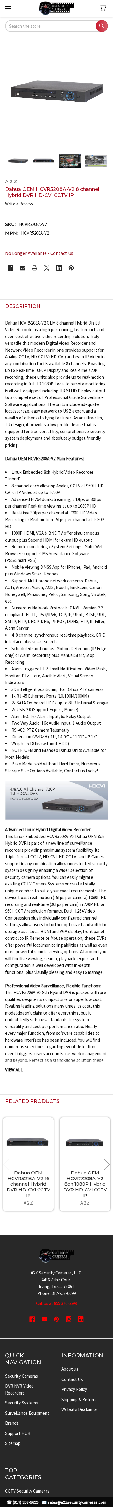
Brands (12, 1423)
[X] (47, 268)
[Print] (35, 268)
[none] (56, 91)
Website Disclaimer (79, 1409)
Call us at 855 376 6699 (56, 1303)
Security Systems (21, 1403)
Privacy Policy (74, 1389)
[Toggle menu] (8, 8)
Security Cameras (21, 1376)
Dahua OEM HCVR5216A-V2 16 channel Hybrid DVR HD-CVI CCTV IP (28, 1184)
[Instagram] (69, 1319)
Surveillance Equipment (27, 1413)
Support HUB (17, 1433)
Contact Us (72, 1379)
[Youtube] (44, 1319)
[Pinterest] (71, 268)
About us (69, 1369)
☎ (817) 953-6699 (22, 1502)
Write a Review (19, 204)
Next (107, 1164)
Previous (6, 1164)
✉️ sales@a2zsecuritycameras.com (74, 1502)
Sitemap (12, 1443)
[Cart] (104, 8)
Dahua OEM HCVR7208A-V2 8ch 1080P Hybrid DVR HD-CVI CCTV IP (85, 1184)
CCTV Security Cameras (27, 1491)
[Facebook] (10, 268)
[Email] (22, 268)
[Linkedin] (59, 268)
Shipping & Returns (79, 1399)
